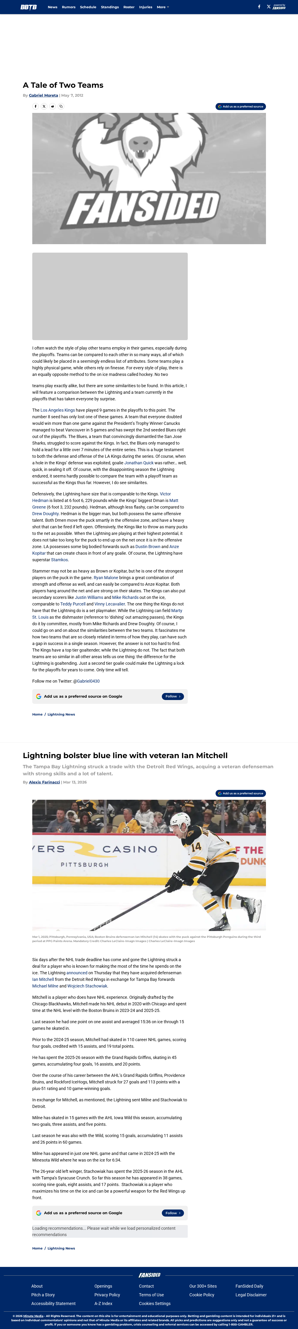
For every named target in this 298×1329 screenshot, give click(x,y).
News (52, 7)
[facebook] (259, 6)
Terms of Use (151, 1294)
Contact (146, 1286)
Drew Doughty (45, 513)
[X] (269, 6)
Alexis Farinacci (44, 782)
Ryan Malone (106, 577)
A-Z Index (103, 1303)
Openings (103, 1286)
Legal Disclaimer (251, 1294)
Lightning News (61, 714)
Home (37, 714)
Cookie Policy (201, 1294)
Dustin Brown (147, 546)
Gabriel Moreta (43, 95)
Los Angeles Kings (58, 410)
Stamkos (59, 559)
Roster (129, 7)
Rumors (68, 7)
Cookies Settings (155, 1303)
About (37, 1286)
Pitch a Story (43, 1294)
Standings (110, 7)
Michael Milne (45, 985)
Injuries (145, 7)
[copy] (61, 106)
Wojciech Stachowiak (87, 985)
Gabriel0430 (88, 681)
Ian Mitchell (43, 979)
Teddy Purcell (73, 603)
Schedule (88, 7)
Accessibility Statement (53, 1303)
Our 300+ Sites (203, 1286)
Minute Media (33, 1316)
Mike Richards (125, 597)
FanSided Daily (249, 1286)
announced (76, 972)
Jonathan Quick (139, 462)
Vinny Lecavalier (109, 603)
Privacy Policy (107, 1294)
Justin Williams (89, 597)
